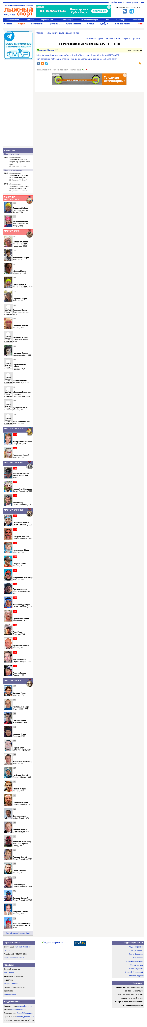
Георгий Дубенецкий (25, 1017)
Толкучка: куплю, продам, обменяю (62, 33)
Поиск (140, 23)
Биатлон (30, 20)
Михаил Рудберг (136, 976)
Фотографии (37, 23)
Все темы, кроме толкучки (117, 38)
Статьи (90, 23)
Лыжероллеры (67, 20)
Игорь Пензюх (137, 950)
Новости (8, 23)
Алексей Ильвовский (134, 972)
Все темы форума (94, 38)
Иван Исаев (9, 973)
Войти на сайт (118, 2)
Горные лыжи (47, 20)
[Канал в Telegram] (131, 11)
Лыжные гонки (12, 20)
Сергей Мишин (136, 965)
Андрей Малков (46, 50)
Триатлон (137, 20)
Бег (107, 20)
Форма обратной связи (14, 958)
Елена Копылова (18, 1009)
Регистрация (132, 2)
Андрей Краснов (11, 984)
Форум (21, 23)
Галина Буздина (136, 968)
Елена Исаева (10, 994)
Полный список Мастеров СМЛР (18, 933)
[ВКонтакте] (125, 11)
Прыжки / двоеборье (89, 20)
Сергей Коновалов (25, 1013)
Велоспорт (120, 20)
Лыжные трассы (122, 23)
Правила (136, 38)
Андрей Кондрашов (134, 961)
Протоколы (54, 23)
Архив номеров (73, 23)
